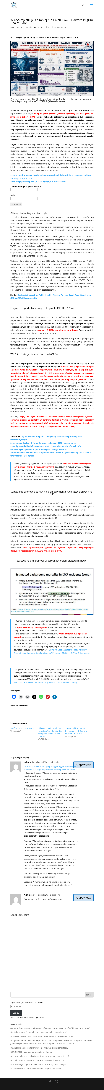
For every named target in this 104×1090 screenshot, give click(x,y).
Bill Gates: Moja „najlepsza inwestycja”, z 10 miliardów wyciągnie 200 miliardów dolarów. (50, 732)
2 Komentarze (60, 27)
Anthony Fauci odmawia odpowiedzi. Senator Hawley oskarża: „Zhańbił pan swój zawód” (50, 1028)
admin (29, 27)
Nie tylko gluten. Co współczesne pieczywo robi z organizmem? (38, 1032)
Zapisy (16, 1013)
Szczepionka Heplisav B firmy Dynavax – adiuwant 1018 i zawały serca (43, 443)
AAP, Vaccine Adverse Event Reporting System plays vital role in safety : (46, 682)
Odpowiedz (83, 765)
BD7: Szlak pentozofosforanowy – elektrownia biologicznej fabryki (39, 1048)
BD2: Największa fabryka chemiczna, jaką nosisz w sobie (35, 1068)
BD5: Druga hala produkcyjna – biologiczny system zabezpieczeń (39, 1056)
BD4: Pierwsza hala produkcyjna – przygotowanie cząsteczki (37, 1060)
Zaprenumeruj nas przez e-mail (25, 186)
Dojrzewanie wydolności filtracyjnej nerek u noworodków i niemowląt (41, 1036)
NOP (50, 27)
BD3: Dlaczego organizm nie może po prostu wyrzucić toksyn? (38, 1064)
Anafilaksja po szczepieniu (22, 728)
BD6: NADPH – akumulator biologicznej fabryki (31, 1052)
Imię (12, 195)
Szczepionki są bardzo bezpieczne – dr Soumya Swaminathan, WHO (76, 731)
